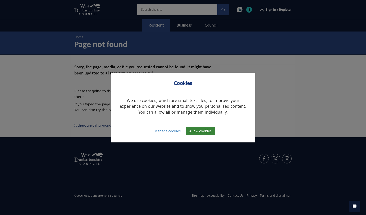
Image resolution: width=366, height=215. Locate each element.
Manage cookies (167, 131)
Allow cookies (200, 131)
